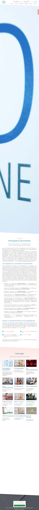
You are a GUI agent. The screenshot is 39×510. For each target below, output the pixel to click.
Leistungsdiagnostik (19, 416)
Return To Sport (12, 314)
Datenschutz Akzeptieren (19, 505)
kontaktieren (18, 327)
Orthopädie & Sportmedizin (6, 369)
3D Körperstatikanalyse (31, 369)
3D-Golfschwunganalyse (26, 331)
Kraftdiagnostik (18, 386)
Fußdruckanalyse (7, 401)
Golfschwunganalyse (7, 416)
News (12, 3)
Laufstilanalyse (30, 401)
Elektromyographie (31, 386)
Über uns (30, 3)
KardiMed (23, 339)
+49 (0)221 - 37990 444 (27, 1)
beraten (31, 272)
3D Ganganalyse (19, 368)
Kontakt (35, 3)
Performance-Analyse (8, 334)
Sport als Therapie (28, 416)
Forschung (21, 3)
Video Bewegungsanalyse (7, 387)
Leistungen (16, 3)
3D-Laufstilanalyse (7, 331)
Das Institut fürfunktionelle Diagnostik (17, 1)
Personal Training (25, 334)
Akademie (26, 3)
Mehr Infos (22, 503)
